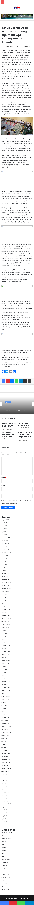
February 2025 (5, 573)
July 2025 (4, 558)
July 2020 (4, 738)
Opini (2, 856)
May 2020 (4, 744)
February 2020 (5, 753)
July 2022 (4, 666)
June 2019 (4, 777)
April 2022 (4, 675)
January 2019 (5, 792)
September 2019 (6, 768)
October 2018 (5, 801)
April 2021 (4, 711)
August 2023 (5, 627)
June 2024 (4, 597)
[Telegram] (21, 381)
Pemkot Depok (5, 859)
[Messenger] (12, 381)
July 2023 (4, 630)
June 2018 (4, 813)
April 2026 (4, 532)
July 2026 (4, 523)
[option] (17, 404)
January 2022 (5, 684)
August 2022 (5, 663)
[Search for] (32, 8)
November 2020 (6, 726)
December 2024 (6, 579)
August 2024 (5, 591)
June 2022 (4, 669)
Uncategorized (5, 889)
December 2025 (6, 543)
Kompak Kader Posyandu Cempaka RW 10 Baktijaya (8, 434)
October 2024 (5, 585)
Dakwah (3, 835)
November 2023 (6, 618)
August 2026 (5, 520)
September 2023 (6, 624)
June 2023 (4, 633)
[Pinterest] (8, 381)
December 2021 (5, 687)
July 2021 (4, 702)
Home (5, 23)
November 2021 (5, 690)
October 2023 (5, 621)
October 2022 (5, 657)
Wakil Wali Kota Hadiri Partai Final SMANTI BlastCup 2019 (8, 425)
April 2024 (4, 603)
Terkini (3, 880)
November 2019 (5, 762)
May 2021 (4, 708)
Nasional (3, 847)
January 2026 (5, 540)
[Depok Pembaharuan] (17, 7)
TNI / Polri (4, 883)
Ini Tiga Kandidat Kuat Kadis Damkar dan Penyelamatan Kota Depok (25, 435)
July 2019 (4, 774)
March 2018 (4, 822)
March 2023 (4, 642)
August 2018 (5, 807)
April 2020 (4, 747)
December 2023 (6, 615)
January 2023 (5, 648)
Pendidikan (4, 862)
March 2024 (4, 606)
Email (3, 485)
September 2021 (6, 696)
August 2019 (5, 771)
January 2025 (5, 576)
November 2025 (6, 546)
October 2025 (5, 549)
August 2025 (5, 555)
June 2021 (4, 705)
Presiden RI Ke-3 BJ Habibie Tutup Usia (24, 424)
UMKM (3, 886)
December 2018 (5, 795)
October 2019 (5, 765)
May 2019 (4, 780)
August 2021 (5, 699)
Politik (3, 868)
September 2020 (6, 732)
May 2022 (4, 672)
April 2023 (4, 639)
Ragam (3, 871)
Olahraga (3, 853)
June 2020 (4, 741)
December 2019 (5, 759)
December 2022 (6, 651)
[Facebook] (3, 381)
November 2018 (5, 798)
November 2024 (6, 582)
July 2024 (4, 594)
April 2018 (4, 819)
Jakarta (8, 401)
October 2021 (5, 693)
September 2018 (6, 804)
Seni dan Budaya (6, 877)
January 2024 (5, 612)
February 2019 (5, 789)
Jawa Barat (4, 844)
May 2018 (4, 816)
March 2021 (4, 714)
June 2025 (4, 561)
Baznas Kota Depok (6, 832)
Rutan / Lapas (5, 874)
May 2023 (4, 636)
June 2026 (4, 526)
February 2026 (5, 538)
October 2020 (5, 729)
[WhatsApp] (16, 381)
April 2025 (4, 567)
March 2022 (4, 678)
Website (3, 493)
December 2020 (6, 723)
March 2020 (4, 750)
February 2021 (5, 717)
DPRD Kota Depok (6, 838)
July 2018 (4, 810)
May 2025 (4, 564)
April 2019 (4, 783)
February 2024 (5, 609)
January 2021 (5, 720)
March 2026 (4, 535)
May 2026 (4, 529)
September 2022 (6, 660)
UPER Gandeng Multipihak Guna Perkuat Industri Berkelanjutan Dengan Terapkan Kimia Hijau (16, 408)
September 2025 (6, 552)
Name (3, 477)
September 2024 (6, 588)
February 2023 (5, 645)
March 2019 (4, 786)
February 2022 (5, 681)
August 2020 (5, 735)
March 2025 (4, 570)
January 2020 (5, 756)
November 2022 (6, 654)
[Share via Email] (25, 381)
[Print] (29, 381)
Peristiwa (4, 865)
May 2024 (4, 600)
